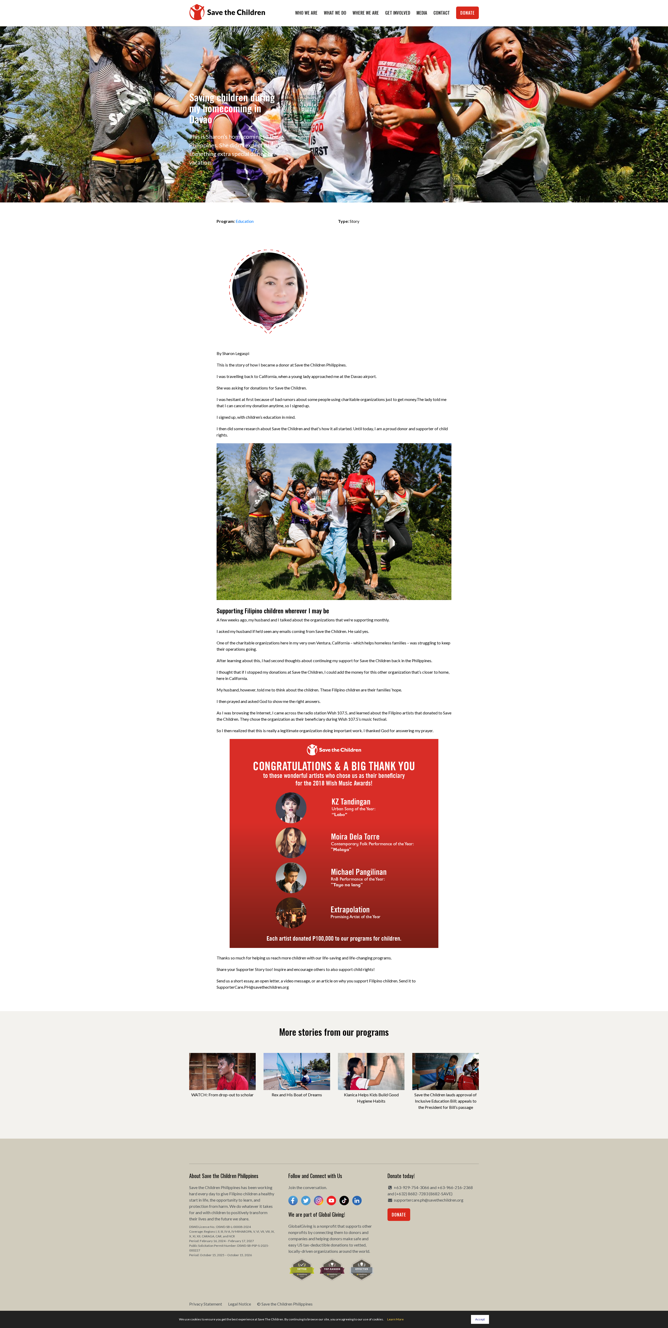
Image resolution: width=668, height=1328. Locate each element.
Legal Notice (239, 1303)
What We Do (335, 12)
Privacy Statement (205, 1303)
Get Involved (397, 12)
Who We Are (306, 12)
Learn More (395, 1319)
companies (298, 1238)
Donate (467, 13)
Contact (441, 12)
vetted (360, 1244)
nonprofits (297, 1232)
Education (245, 221)
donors (355, 1232)
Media (421, 12)
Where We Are (366, 12)
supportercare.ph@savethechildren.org (428, 1199)
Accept (480, 1319)
